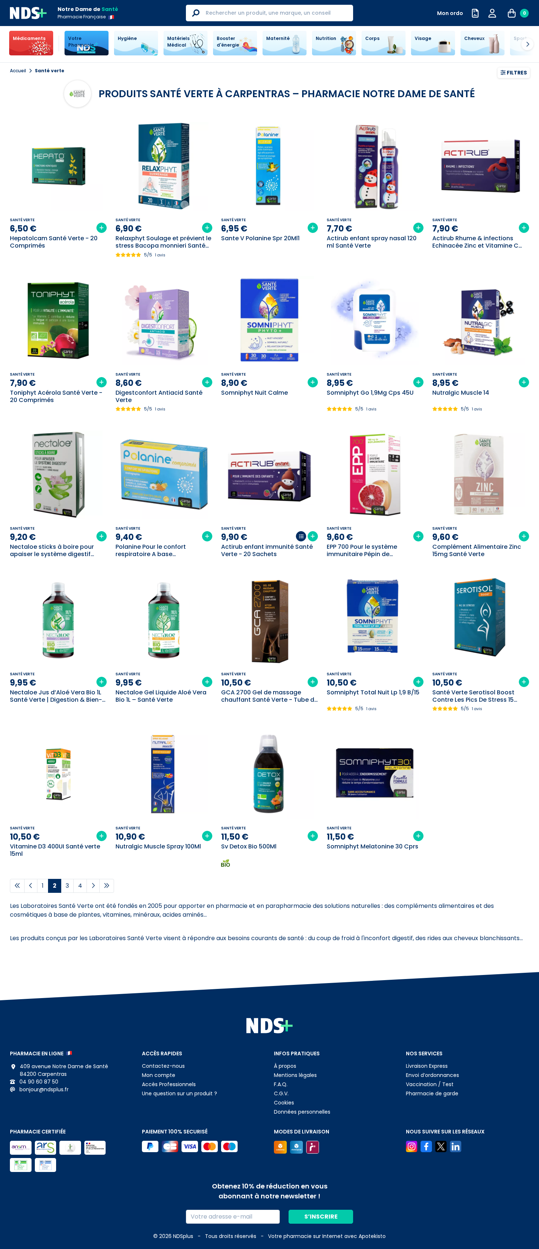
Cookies (284, 1102)
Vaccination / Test (430, 1084)
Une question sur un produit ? (179, 1093)
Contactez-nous (163, 1066)
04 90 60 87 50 (38, 1081)
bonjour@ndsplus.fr (43, 1089)
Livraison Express (427, 1066)
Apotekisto (327, 1236)
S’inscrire (321, 1216)
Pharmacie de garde (432, 1093)
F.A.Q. (280, 1084)
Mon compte (158, 1075)
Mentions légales (295, 1075)
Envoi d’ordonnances (432, 1075)
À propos (285, 1066)
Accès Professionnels (169, 1084)
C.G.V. (281, 1093)
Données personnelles (302, 1111)
